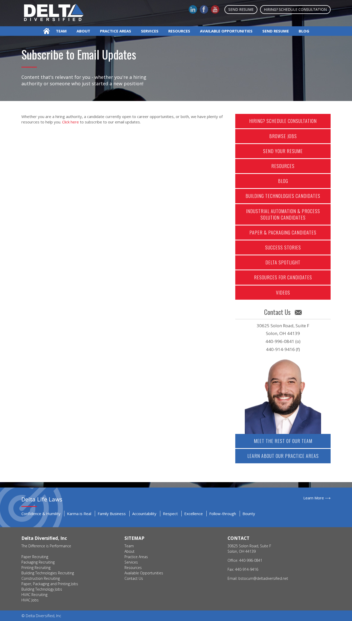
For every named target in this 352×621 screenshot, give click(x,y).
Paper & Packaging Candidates (282, 232)
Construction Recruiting (40, 578)
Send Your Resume (283, 151)
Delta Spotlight (282, 262)
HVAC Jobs (30, 600)
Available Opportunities (226, 30)
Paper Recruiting (34, 556)
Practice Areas (115, 30)
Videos (283, 292)
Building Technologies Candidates (283, 195)
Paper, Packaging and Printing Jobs (49, 583)
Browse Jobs (283, 136)
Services (149, 30)
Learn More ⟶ (317, 497)
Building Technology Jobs (41, 589)
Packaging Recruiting (38, 562)
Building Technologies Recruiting (47, 572)
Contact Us (133, 578)
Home (46, 31)
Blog (304, 30)
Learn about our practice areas (283, 455)
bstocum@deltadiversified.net (263, 578)
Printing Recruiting (36, 567)
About (83, 30)
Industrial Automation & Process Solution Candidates (283, 214)
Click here (70, 121)
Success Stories (283, 247)
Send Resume (241, 9)
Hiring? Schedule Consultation (295, 9)
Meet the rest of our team (283, 441)
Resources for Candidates (283, 277)
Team (61, 30)
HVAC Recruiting (34, 594)
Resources (179, 30)
